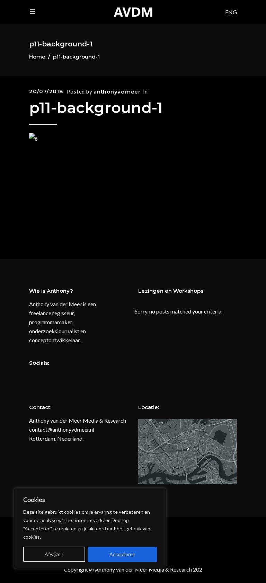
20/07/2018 (46, 91)
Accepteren (122, 554)
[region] (90, 528)
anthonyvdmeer (117, 91)
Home (37, 56)
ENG (231, 12)
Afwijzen (54, 554)
